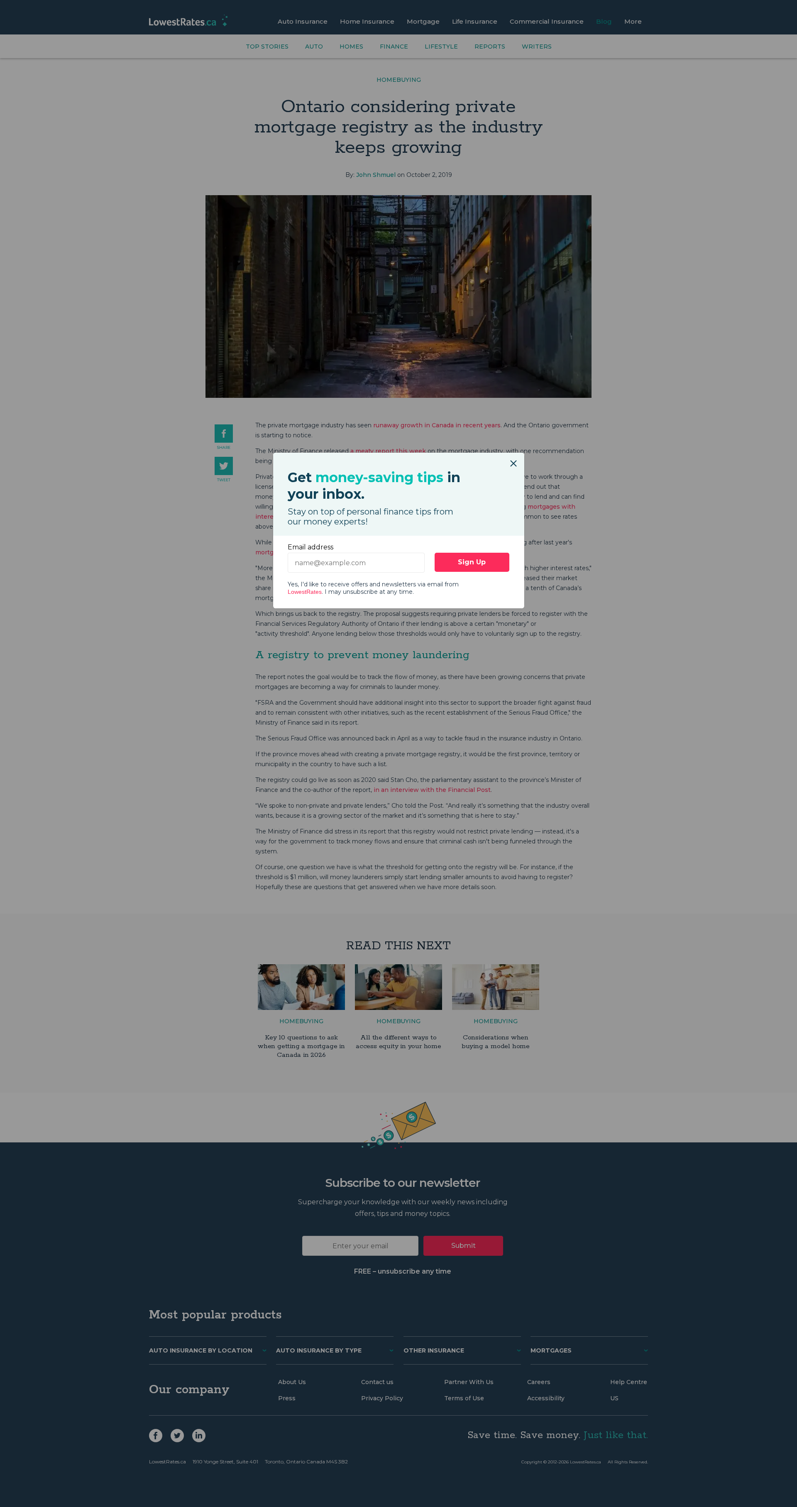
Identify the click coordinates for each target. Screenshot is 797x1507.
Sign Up (472, 562)
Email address (310, 547)
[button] (513, 459)
